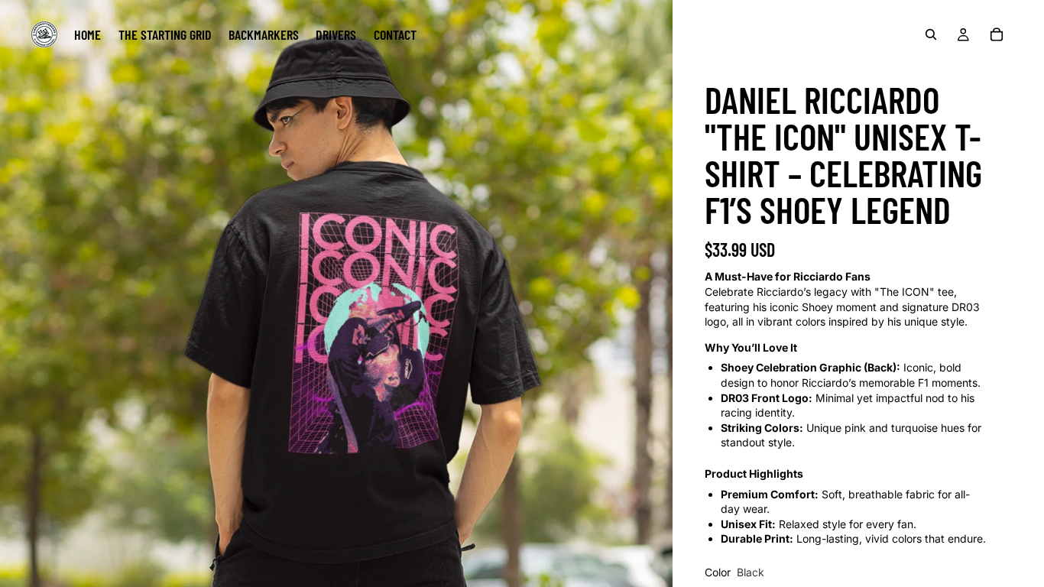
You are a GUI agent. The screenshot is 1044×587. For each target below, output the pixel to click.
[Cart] (996, 34)
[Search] (931, 34)
